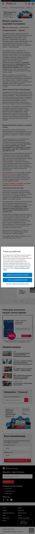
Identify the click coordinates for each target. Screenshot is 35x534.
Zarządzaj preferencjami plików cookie (17, 284)
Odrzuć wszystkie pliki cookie (17, 280)
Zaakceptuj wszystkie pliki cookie (17, 275)
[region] (17, 267)
